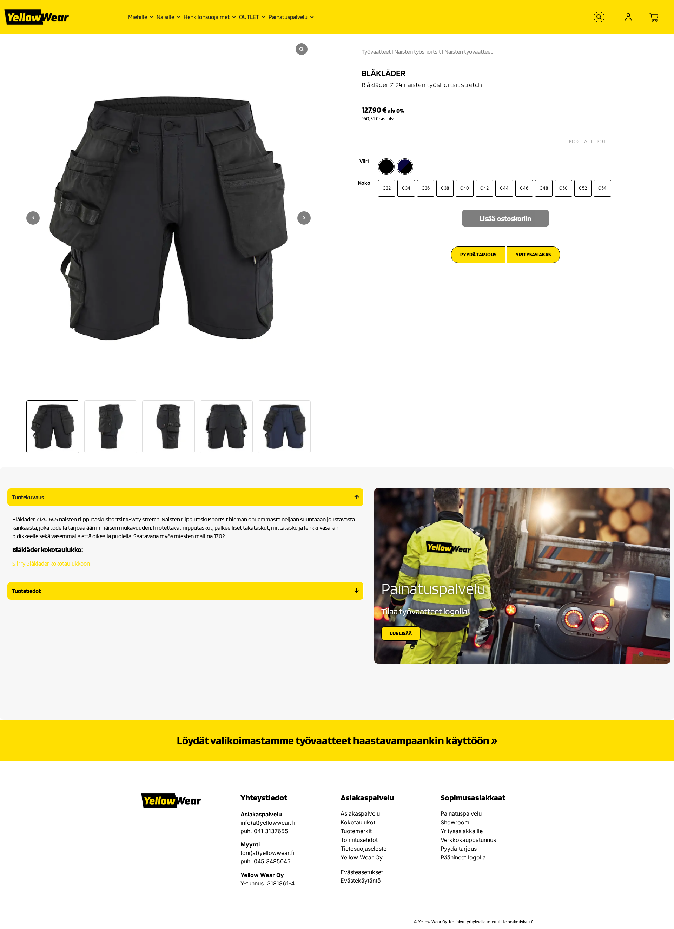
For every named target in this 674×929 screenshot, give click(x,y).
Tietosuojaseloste (363, 848)
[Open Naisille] (178, 17)
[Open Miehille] (151, 17)
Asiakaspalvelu (360, 813)
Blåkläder (383, 73)
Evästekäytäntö (361, 880)
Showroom (455, 822)
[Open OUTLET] (263, 17)
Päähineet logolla (463, 857)
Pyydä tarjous (459, 848)
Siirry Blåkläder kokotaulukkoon (51, 563)
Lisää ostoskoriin (505, 218)
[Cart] (654, 18)
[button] (304, 218)
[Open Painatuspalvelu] (312, 17)
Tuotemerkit (356, 831)
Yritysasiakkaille (462, 831)
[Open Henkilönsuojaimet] (234, 17)
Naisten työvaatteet (468, 51)
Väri (364, 161)
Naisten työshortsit (417, 51)
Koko (364, 183)
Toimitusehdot (359, 839)
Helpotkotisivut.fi (517, 922)
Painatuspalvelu (461, 813)
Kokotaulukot (358, 822)
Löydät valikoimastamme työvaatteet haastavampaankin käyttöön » (337, 740)
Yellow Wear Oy (362, 857)
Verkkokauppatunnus (468, 839)
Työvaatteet (376, 51)
